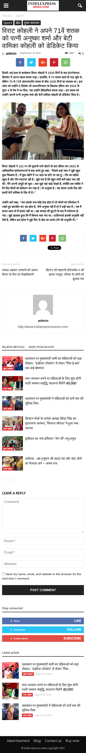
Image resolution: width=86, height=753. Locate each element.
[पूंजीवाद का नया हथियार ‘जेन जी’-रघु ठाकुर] (12, 443)
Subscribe (72, 638)
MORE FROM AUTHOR (41, 347)
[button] (80, 5)
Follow (74, 629)
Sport (7, 22)
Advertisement (18, 741)
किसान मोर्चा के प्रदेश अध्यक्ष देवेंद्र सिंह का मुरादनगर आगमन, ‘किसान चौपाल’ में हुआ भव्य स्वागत (51, 423)
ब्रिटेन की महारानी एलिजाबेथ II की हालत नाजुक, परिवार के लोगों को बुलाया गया (65, 274)
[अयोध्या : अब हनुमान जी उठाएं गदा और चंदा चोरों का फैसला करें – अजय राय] (12, 463)
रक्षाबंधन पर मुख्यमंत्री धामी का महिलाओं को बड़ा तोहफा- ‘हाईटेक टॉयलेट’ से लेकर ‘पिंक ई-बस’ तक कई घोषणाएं (53, 363)
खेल (18, 22)
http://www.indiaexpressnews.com (43, 327)
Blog (37, 741)
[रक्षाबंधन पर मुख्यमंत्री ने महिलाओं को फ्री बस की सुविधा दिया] (12, 403)
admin (11, 53)
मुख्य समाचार (31, 22)
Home (6, 15)
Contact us (53, 741)
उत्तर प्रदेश (7, 388)
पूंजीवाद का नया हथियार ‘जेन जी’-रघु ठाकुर (50, 439)
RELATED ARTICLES (13, 347)
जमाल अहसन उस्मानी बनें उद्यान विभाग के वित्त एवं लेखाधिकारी (20, 272)
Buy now (72, 741)
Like (77, 620)
